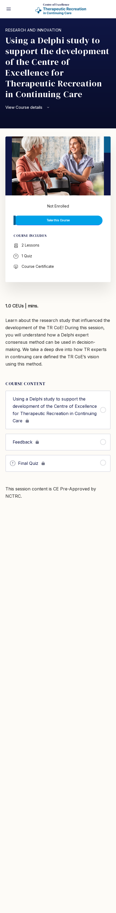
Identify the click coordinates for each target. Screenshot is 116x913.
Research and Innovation (33, 30)
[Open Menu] (8, 9)
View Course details (24, 107)
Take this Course (58, 220)
